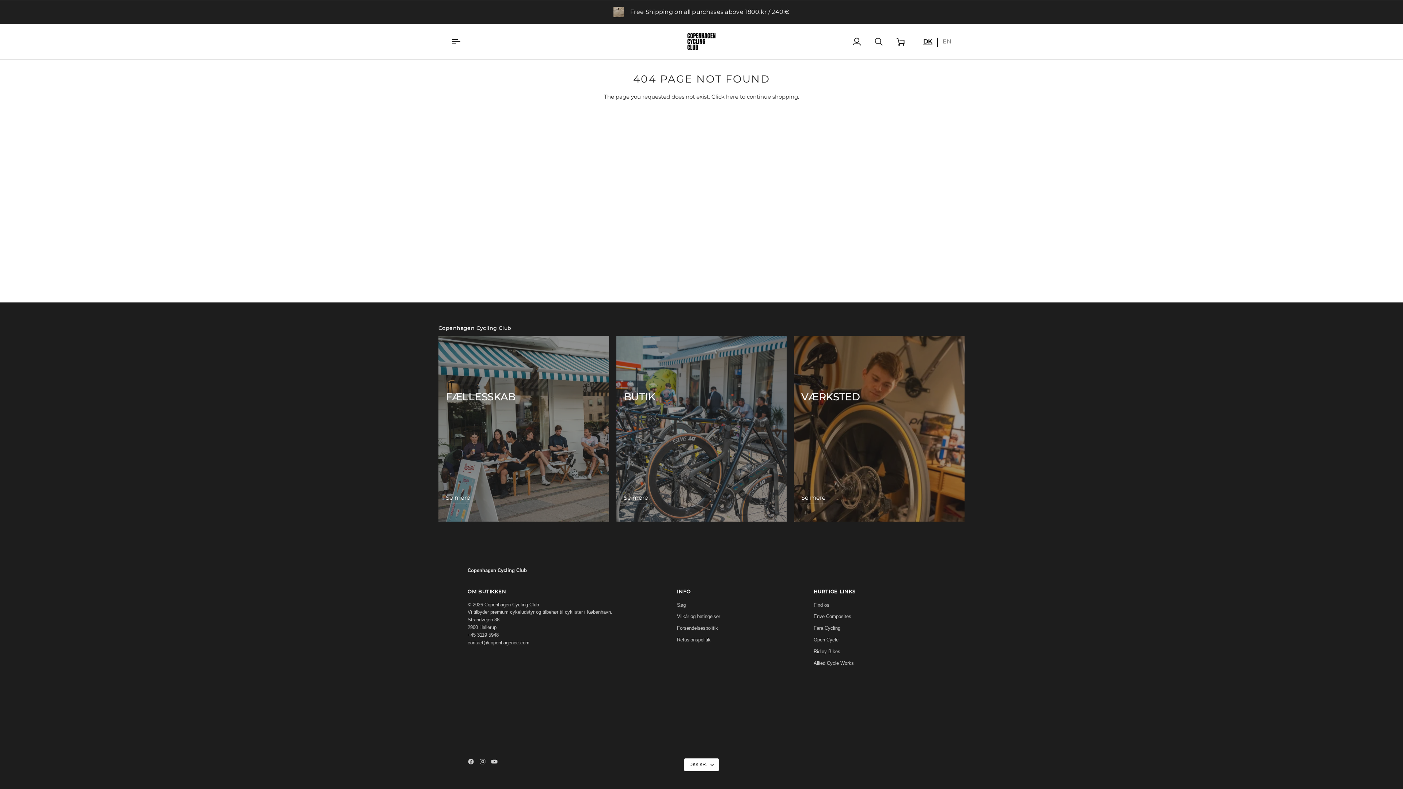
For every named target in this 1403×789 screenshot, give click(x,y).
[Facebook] (471, 761)
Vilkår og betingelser (698, 616)
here (732, 97)
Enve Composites (832, 616)
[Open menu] (463, 41)
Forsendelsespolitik (697, 628)
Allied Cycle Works (834, 663)
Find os (821, 605)
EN (947, 41)
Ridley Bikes (827, 651)
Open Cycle (826, 640)
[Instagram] (482, 761)
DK (927, 41)
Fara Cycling (827, 628)
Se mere (458, 497)
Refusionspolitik (694, 640)
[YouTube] (494, 761)
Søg (681, 605)
